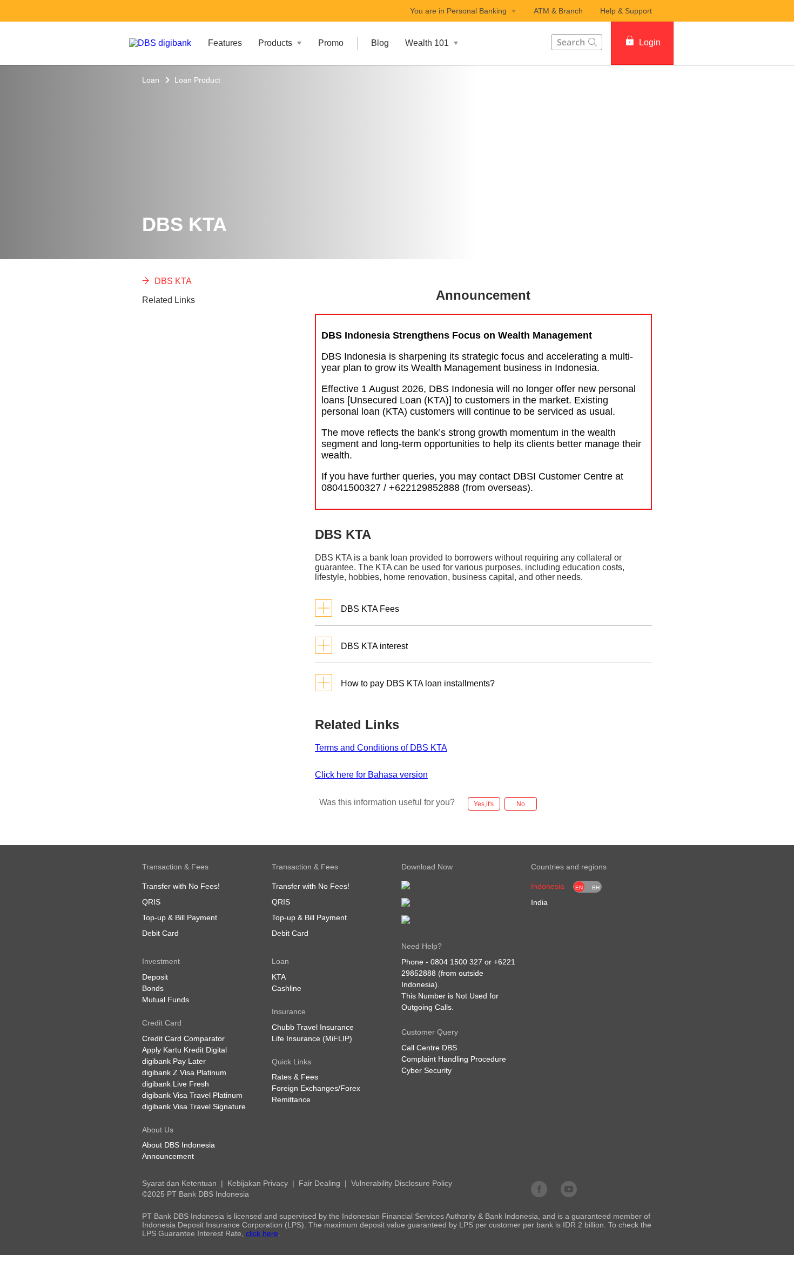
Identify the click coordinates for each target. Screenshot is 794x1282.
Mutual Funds (165, 999)
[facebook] (539, 1188)
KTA (279, 977)
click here (262, 1233)
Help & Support (626, 10)
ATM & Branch (558, 10)
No (520, 804)
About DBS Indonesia (178, 1145)
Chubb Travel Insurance (313, 1027)
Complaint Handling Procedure (453, 1059)
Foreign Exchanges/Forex (316, 1088)
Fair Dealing (319, 1183)
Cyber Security (426, 1070)
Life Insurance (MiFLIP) (312, 1038)
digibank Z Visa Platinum (184, 1072)
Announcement (168, 1156)
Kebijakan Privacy (257, 1183)
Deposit (155, 977)
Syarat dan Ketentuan (179, 1183)
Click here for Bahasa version (371, 774)
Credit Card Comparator (183, 1038)
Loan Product (197, 80)
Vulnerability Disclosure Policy (401, 1183)
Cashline (286, 988)
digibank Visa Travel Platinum (192, 1095)
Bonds (153, 988)
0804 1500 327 (456, 961)
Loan (150, 80)
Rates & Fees (295, 1076)
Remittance (291, 1099)
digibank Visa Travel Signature (194, 1106)
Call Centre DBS (429, 1047)
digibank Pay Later (174, 1061)
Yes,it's (484, 804)
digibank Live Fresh (175, 1083)
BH (596, 887)
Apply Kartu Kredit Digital (184, 1049)
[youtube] (569, 1188)
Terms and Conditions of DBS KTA (381, 747)
